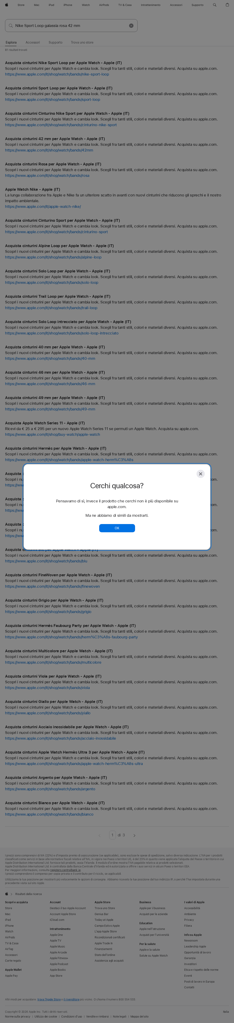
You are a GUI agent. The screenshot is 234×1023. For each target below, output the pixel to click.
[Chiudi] (201, 474)
